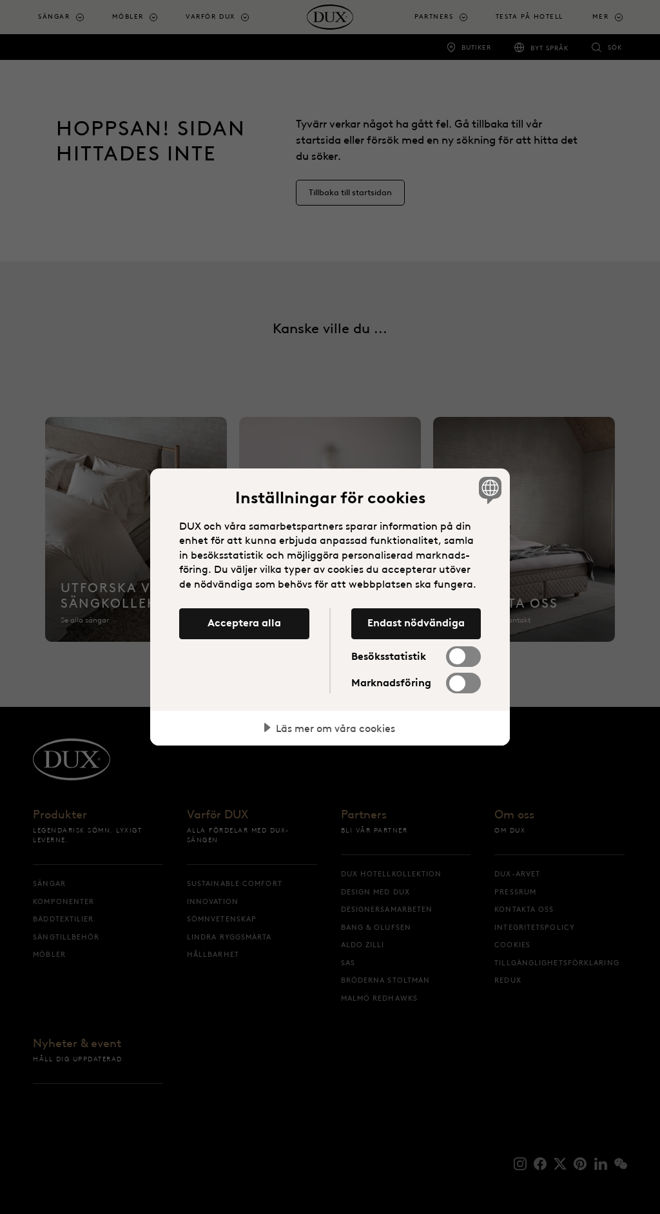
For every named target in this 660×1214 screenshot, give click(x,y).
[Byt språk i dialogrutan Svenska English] (488, 490)
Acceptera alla (244, 622)
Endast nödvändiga (416, 622)
